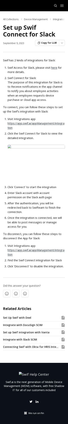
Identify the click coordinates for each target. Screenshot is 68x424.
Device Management (36, 19)
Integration (59, 19)
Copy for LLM (49, 42)
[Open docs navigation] (62, 5)
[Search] (56, 5)
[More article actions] (62, 43)
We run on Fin (36, 413)
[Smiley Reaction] (25, 293)
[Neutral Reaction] (16, 293)
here (54, 67)
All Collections (11, 19)
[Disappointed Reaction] (7, 293)
